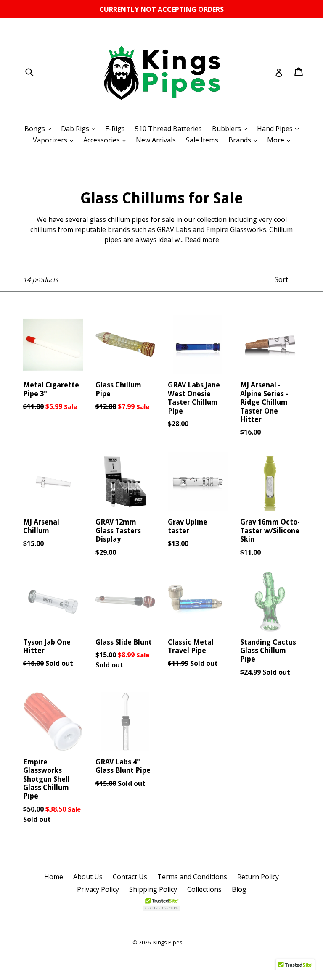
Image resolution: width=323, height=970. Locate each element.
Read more (202, 239)
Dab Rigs (80, 128)
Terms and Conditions (192, 876)
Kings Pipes (168, 942)
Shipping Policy (153, 889)
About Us (88, 876)
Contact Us (130, 876)
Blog (239, 889)
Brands (244, 140)
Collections (204, 889)
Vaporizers (55, 140)
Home (53, 876)
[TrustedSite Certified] (161, 903)
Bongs (39, 128)
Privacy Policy (98, 889)
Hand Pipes (280, 128)
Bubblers (231, 128)
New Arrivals (156, 140)
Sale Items (202, 140)
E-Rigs (115, 128)
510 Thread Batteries (168, 128)
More (280, 140)
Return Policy (258, 876)
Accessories (106, 140)
